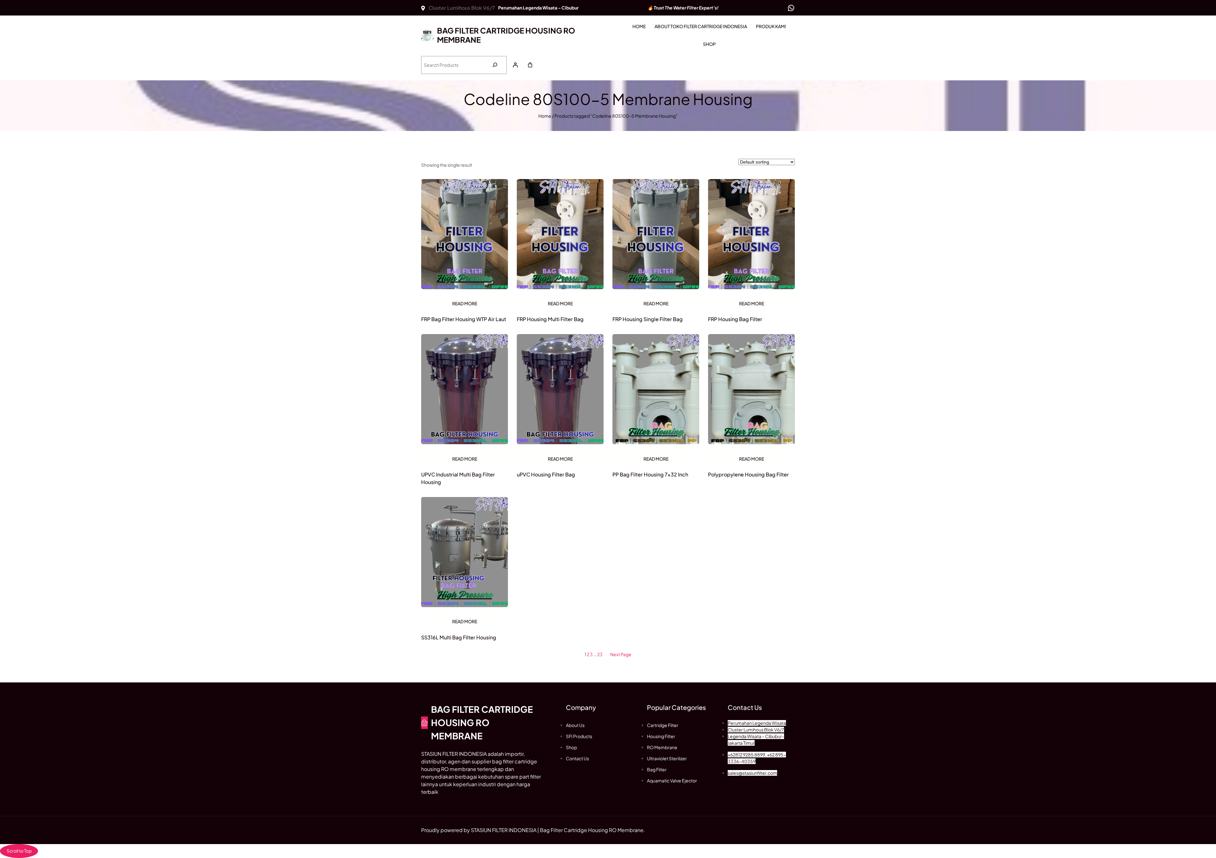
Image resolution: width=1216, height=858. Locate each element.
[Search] (494, 65)
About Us (575, 725)
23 (600, 654)
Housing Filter (661, 736)
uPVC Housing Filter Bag (546, 474)
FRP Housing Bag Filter (735, 319)
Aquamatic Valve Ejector (672, 780)
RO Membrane (662, 747)
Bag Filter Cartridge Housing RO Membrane (506, 35)
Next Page (620, 654)
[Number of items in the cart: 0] (530, 65)
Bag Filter (657, 769)
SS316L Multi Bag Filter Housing (458, 637)
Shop (571, 747)
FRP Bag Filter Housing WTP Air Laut (463, 319)
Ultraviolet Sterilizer (667, 758)
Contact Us (577, 758)
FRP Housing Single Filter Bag (647, 319)
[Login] (515, 65)
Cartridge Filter (662, 725)
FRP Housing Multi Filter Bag (550, 319)
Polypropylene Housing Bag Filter (748, 474)
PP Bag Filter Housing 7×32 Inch (650, 474)
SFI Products (579, 736)
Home (544, 116)
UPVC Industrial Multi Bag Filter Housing (458, 478)
